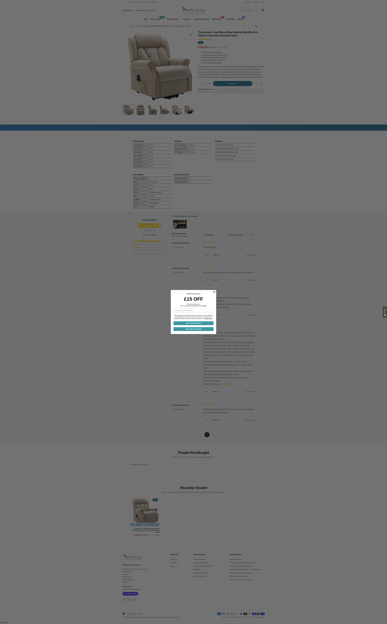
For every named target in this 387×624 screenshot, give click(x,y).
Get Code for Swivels (193, 329)
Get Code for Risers (193, 323)
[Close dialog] (214, 292)
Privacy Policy (208, 318)
